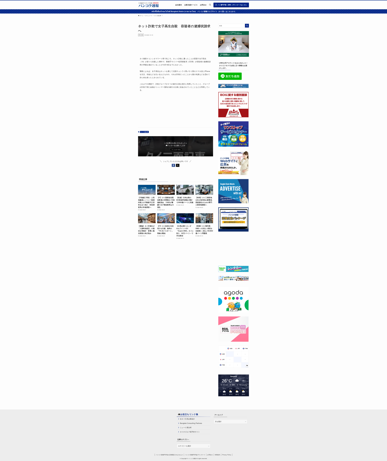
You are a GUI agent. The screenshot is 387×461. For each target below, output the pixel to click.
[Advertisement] (174, 44)
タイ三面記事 (144, 132)
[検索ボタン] (210, 4)
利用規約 (217, 455)
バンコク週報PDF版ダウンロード (195, 455)
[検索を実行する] (247, 26)
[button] (173, 165)
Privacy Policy (226, 455)
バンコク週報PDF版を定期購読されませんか (169, 455)
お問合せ (210, 455)
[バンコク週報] (148, 5)
